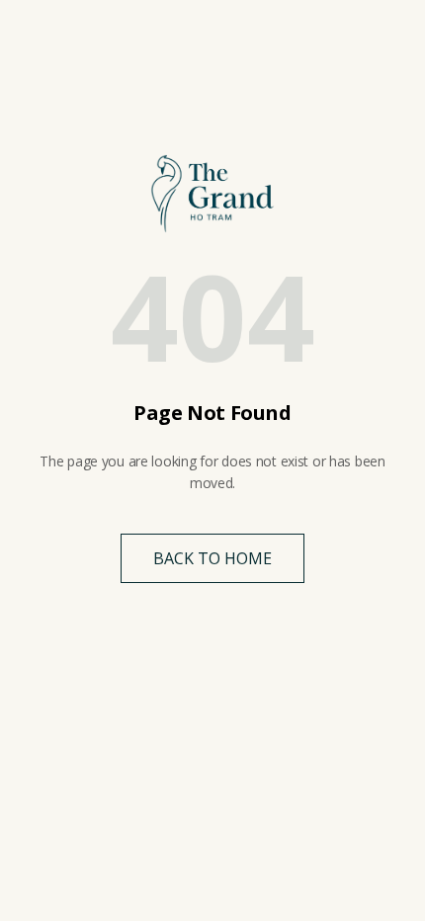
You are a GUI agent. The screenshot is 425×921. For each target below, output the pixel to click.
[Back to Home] (212, 193)
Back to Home (212, 558)
